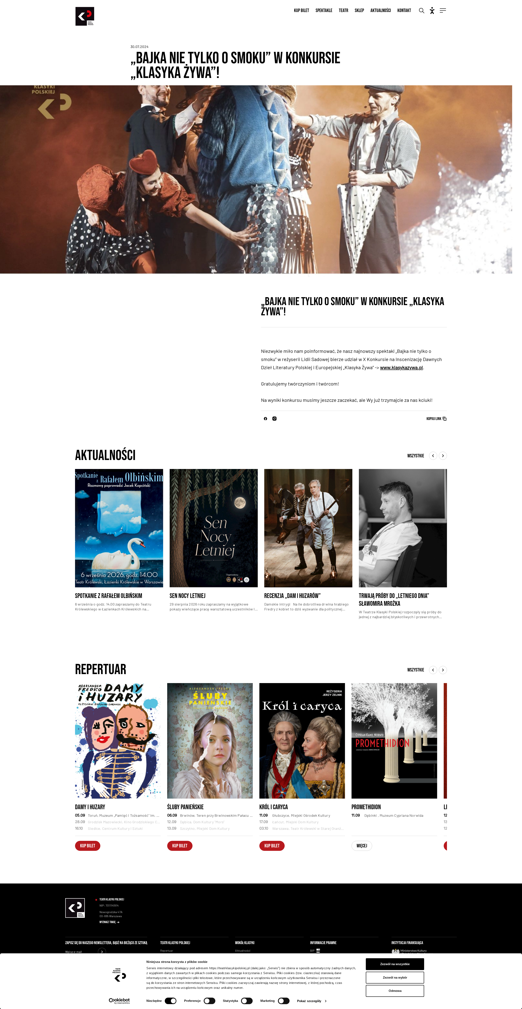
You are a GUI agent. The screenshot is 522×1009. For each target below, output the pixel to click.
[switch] (209, 1001)
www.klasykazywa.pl (401, 367)
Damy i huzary (90, 807)
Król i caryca (273, 807)
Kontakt (404, 10)
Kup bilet (301, 10)
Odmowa (395, 990)
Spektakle (324, 10)
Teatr (343, 10)
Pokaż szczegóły (309, 1001)
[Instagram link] (274, 418)
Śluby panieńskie (185, 807)
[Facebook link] (265, 418)
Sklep (359, 10)
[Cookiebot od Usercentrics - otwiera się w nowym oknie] (119, 1001)
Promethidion (366, 807)
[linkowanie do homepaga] (75, 917)
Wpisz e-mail (73, 951)
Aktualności (380, 10)
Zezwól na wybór (395, 977)
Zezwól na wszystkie (395, 964)
